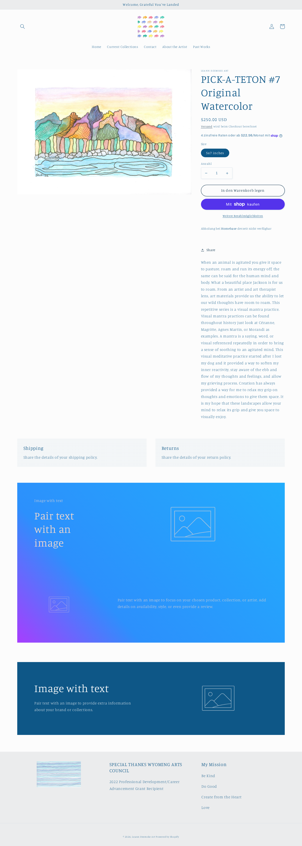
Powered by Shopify (167, 836)
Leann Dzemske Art (144, 836)
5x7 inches (215, 153)
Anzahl (206, 163)
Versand (206, 126)
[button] (22, 26)
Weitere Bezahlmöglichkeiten (243, 216)
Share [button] (210, 250)
